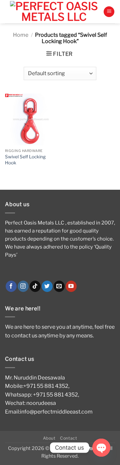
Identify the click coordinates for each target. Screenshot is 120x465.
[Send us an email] (59, 286)
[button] (109, 11)
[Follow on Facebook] (11, 286)
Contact (68, 438)
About (49, 438)
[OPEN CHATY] (101, 448)
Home (20, 35)
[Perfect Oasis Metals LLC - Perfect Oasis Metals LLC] (54, 11)
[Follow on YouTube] (71, 286)
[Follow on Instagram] (23, 286)
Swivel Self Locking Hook (25, 159)
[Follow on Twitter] (47, 286)
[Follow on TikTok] (35, 286)
